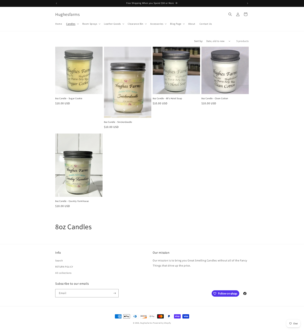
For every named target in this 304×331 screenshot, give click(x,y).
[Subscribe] (114, 293)
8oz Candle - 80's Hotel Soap (167, 98)
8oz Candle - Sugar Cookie (68, 98)
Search (59, 260)
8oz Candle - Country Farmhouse (72, 201)
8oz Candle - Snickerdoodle (118, 122)
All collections (63, 272)
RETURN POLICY (64, 266)
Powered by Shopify (162, 323)
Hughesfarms (146, 323)
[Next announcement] (247, 3)
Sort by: (198, 41)
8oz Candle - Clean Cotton (214, 98)
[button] (72, 23)
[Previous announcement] (56, 3)
